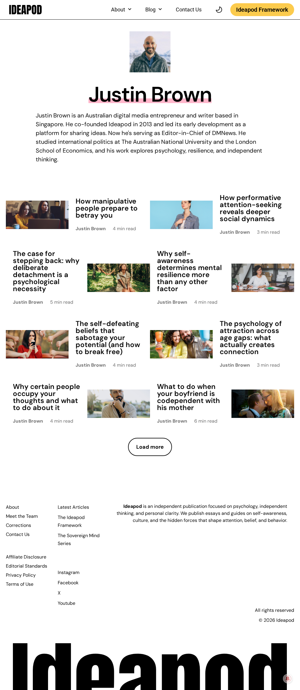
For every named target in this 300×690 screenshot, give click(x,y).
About (12, 507)
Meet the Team (22, 516)
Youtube (66, 603)
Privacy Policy (21, 575)
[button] (150, 447)
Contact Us (189, 9)
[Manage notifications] (287, 678)
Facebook (68, 583)
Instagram (68, 572)
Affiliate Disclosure (26, 557)
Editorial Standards (26, 566)
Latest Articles (73, 507)
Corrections (18, 525)
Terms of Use (19, 584)
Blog (150, 9)
